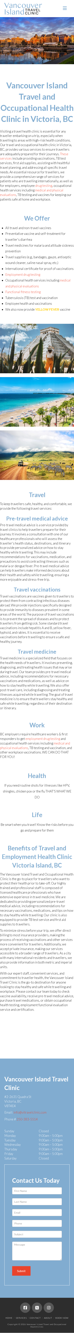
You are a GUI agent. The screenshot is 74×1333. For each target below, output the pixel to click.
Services (21, 1318)
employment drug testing (42, 739)
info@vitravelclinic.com (29, 1112)
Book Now (61, 1318)
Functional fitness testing (23, 292)
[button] (65, 8)
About (48, 1318)
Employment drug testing (22, 275)
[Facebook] (25, 1308)
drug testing (43, 186)
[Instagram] (49, 1308)
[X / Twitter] (37, 1308)
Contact (35, 1318)
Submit (21, 1271)
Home (9, 1318)
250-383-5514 (27, 1119)
